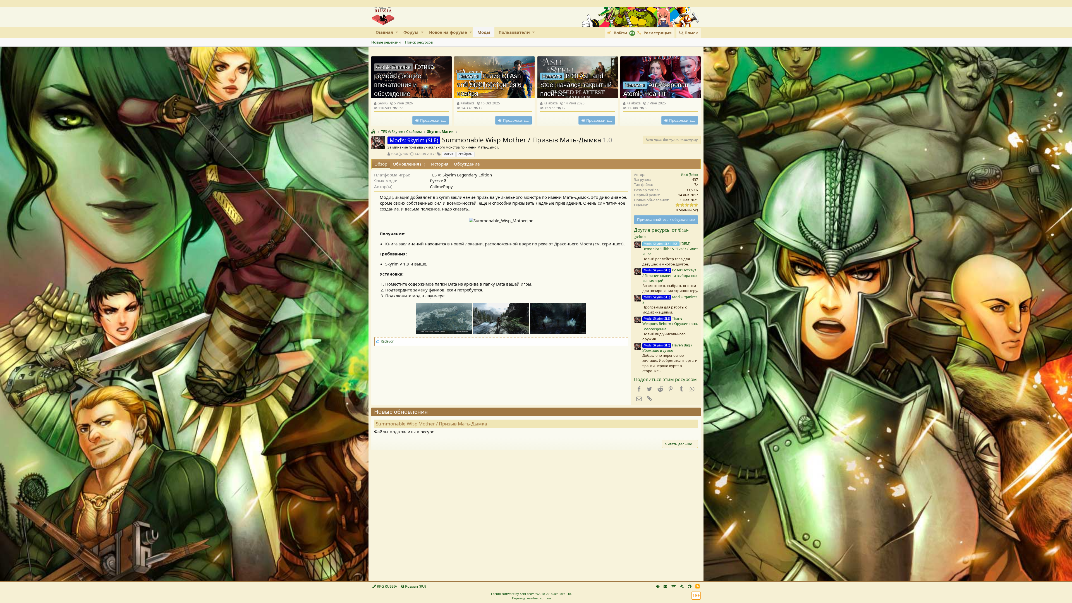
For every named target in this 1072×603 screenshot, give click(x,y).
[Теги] (658, 586)
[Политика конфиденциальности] (682, 586)
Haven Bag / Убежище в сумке (667, 348)
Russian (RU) (415, 586)
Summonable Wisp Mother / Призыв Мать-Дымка (431, 423)
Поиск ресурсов (419, 42)
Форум (410, 32)
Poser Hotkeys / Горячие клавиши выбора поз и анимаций (669, 275)
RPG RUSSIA (386, 586)
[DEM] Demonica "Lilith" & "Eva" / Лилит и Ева (670, 248)
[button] (396, 32)
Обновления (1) (409, 164)
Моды (483, 32)
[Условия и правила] (673, 586)
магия (449, 154)
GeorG (382, 103)
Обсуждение (467, 164)
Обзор (380, 164)
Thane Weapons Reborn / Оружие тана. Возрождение (670, 323)
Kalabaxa (467, 103)
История (439, 164)
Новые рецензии (386, 42)
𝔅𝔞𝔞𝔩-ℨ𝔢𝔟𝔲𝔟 (399, 153)
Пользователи (514, 32)
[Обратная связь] (665, 586)
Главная (384, 32)
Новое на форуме (448, 32)
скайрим (465, 154)
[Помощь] (690, 586)
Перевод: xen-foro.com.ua (531, 598)
